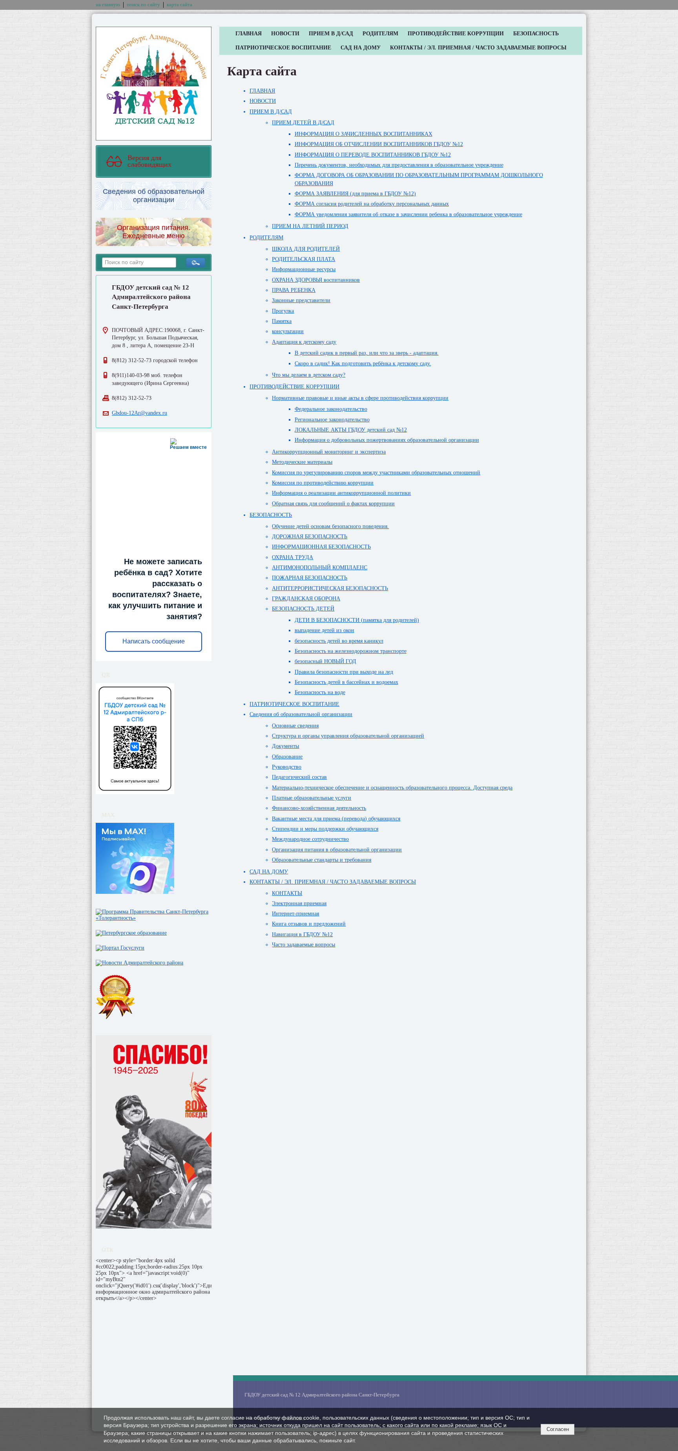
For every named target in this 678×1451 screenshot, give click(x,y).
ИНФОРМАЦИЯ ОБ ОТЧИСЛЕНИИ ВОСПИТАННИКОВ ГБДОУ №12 (379, 144)
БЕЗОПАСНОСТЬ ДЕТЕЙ (303, 609)
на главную (108, 4)
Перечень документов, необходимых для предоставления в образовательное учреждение (399, 165)
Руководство (286, 767)
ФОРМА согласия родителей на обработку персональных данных (372, 204)
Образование (287, 757)
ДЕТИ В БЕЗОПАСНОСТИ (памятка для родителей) (357, 620)
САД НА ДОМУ (361, 48)
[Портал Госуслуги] (120, 946)
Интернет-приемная (295, 914)
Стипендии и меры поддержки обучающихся (325, 829)
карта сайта (179, 4)
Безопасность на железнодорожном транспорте (350, 651)
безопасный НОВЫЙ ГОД (325, 661)
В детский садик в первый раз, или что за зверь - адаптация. (367, 353)
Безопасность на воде (320, 692)
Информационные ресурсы (303, 269)
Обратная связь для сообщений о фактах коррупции (333, 504)
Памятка (282, 321)
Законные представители (301, 300)
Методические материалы (302, 462)
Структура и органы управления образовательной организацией (348, 736)
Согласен (558, 1429)
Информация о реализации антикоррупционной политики (341, 493)
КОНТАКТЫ (287, 893)
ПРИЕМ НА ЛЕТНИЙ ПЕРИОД (310, 226)
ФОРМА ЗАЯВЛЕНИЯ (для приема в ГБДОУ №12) (355, 194)
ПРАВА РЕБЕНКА (293, 290)
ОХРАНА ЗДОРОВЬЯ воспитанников (316, 280)
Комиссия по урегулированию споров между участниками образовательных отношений (376, 473)
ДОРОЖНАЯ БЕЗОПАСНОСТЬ (309, 537)
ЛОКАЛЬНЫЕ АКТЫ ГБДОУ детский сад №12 (351, 430)
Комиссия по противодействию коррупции (323, 483)
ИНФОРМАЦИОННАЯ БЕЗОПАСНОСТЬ (321, 547)
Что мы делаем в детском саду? (308, 375)
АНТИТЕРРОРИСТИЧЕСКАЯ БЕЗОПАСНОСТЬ (330, 588)
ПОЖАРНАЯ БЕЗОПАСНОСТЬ (309, 578)
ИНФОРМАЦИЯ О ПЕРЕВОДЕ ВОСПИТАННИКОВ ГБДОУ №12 (373, 155)
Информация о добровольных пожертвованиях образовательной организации (387, 440)
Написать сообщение (153, 641)
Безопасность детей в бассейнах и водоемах (346, 682)
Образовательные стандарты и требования (321, 860)
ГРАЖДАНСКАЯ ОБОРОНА (306, 599)
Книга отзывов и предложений (309, 924)
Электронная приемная (299, 903)
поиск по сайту (143, 4)
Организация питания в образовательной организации (337, 850)
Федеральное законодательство (331, 409)
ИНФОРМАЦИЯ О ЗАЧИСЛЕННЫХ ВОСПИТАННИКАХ (363, 134)
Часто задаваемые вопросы (303, 945)
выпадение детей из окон (324, 630)
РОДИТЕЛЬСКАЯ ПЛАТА (303, 259)
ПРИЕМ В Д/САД (331, 33)
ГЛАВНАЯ (248, 33)
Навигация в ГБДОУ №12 (302, 934)
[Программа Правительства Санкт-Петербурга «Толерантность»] (153, 913)
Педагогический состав (299, 777)
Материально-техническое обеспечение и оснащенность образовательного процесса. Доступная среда (392, 788)
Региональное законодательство (332, 420)
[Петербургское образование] (131, 931)
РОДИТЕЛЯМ (380, 33)
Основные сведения (295, 726)
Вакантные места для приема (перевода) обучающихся (336, 819)
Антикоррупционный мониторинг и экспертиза (329, 452)
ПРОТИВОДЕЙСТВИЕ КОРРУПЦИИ (456, 33)
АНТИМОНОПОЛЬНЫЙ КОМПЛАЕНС (319, 568)
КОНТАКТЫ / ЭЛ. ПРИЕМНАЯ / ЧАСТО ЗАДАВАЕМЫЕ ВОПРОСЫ (478, 48)
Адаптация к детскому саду (304, 342)
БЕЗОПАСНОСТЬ (536, 33)
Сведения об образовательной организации (301, 714)
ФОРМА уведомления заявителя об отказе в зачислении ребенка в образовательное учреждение (408, 214)
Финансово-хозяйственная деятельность (319, 808)
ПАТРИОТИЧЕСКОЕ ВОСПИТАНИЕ (283, 48)
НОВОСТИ (285, 33)
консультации (288, 331)
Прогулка (283, 311)
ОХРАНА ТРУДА (292, 557)
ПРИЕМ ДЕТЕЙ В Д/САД (303, 123)
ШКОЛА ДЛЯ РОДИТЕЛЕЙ (306, 249)
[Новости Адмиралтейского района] (139, 961)
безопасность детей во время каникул (339, 641)
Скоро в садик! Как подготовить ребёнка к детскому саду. (363, 363)
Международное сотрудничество (310, 839)
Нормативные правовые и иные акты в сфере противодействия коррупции (360, 398)
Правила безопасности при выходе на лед (344, 672)
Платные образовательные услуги (311, 798)
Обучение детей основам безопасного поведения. (330, 526)
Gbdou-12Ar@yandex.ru (139, 413)
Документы (285, 746)
